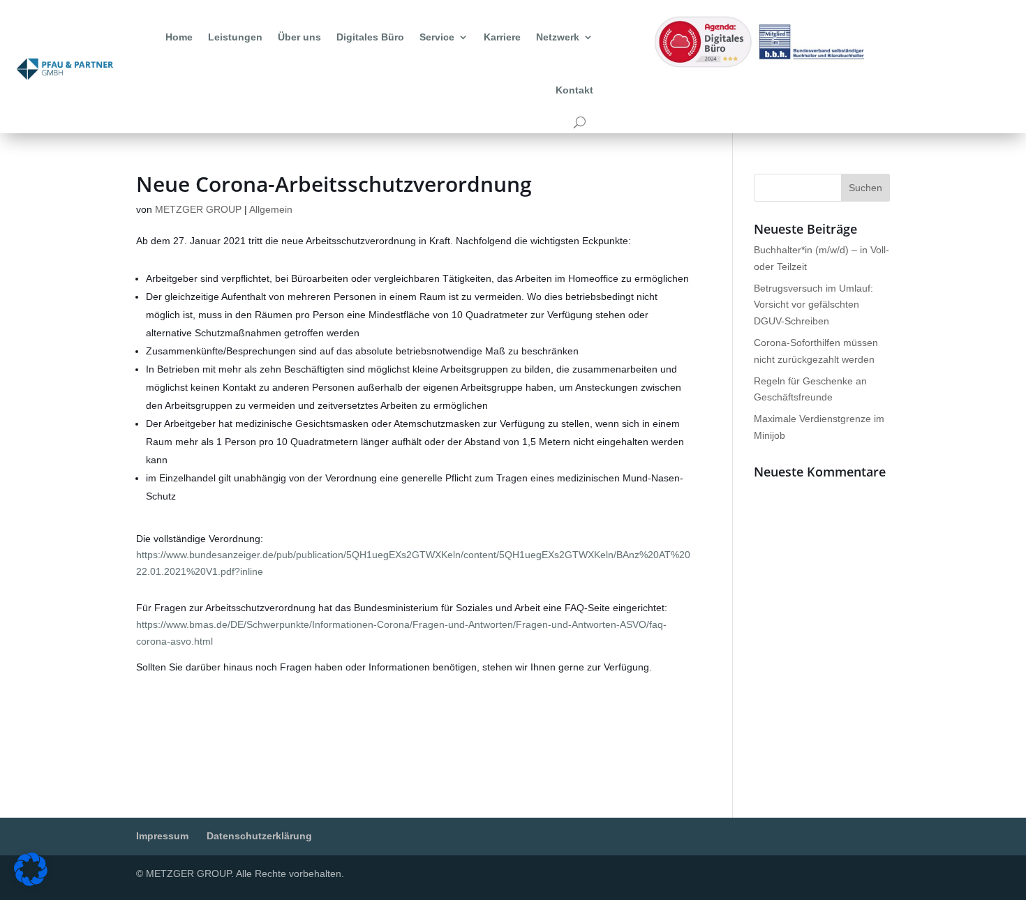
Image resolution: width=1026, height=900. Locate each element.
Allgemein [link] (270, 209)
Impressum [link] (162, 835)
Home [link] (179, 37)
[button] (865, 188)
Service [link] (436, 37)
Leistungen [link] (235, 37)
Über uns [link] (299, 37)
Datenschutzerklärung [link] (259, 835)
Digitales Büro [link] (370, 37)
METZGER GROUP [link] (198, 209)
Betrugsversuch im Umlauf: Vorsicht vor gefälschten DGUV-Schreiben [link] (813, 305)
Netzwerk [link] (557, 37)
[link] (64, 69)
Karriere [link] (502, 37)
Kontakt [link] (574, 90)
